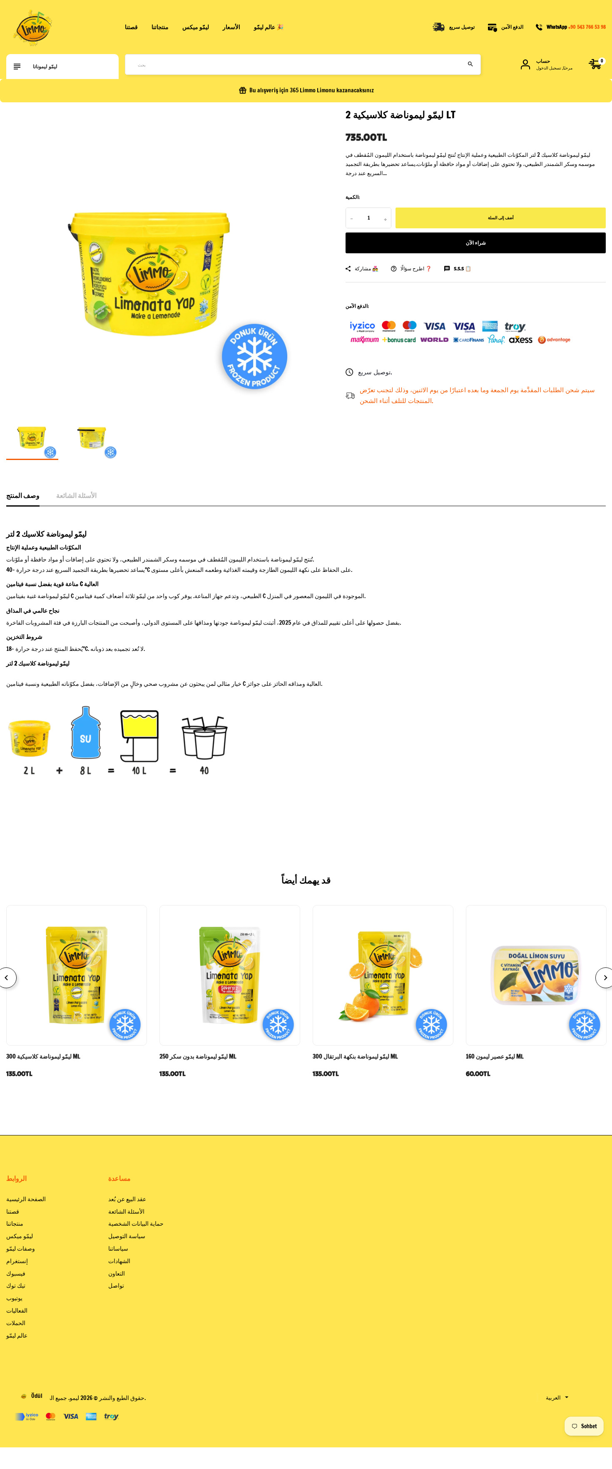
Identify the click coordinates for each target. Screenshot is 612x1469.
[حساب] (525, 64)
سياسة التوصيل (126, 1236)
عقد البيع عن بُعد (127, 1199)
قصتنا (131, 27)
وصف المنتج (23, 495)
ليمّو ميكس (19, 1236)
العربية (553, 1397)
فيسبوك (15, 1273)
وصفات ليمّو (20, 1248)
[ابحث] (470, 64)
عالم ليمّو (16, 1335)
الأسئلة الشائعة (76, 495)
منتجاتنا (160, 27)
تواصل (116, 1285)
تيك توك (15, 1285)
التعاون (116, 1273)
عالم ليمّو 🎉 (269, 27)
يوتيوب (14, 1298)
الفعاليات (16, 1310)
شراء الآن (476, 243)
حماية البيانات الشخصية (136, 1223)
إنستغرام (17, 1261)
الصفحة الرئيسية (26, 1199)
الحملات (15, 1323)
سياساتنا (118, 1248)
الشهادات (119, 1261)
